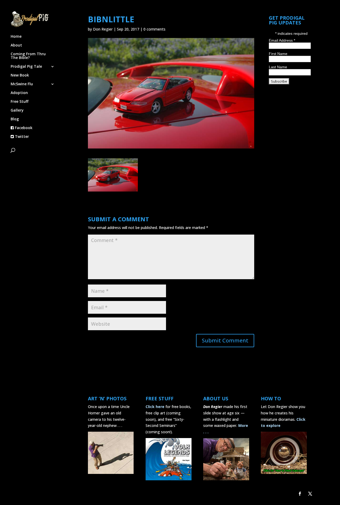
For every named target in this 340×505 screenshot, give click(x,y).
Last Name (278, 67)
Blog (15, 119)
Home (16, 37)
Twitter (21, 137)
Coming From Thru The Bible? (28, 56)
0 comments (154, 29)
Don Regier (103, 29)
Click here (155, 406)
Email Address (282, 40)
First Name (278, 54)
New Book (20, 75)
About (16, 45)
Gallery (17, 110)
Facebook (23, 128)
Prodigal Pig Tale (26, 67)
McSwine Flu (22, 84)
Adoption (19, 93)
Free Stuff (19, 102)
